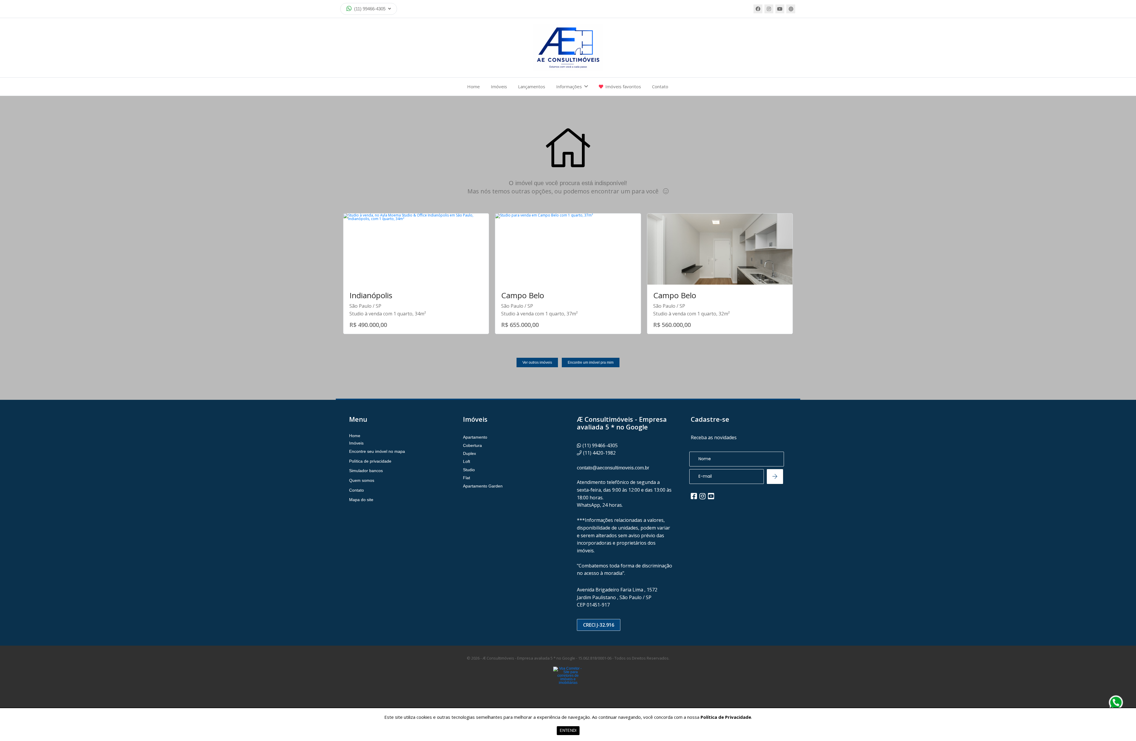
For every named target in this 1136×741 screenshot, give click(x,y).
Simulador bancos (366, 470)
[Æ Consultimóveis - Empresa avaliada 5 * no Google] (568, 47)
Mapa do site (361, 499)
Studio (469, 469)
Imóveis (499, 86)
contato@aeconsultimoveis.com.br (613, 467)
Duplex (469, 453)
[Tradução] (790, 8)
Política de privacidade (370, 461)
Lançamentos (531, 86)
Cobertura (472, 445)
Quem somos (361, 480)
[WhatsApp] (1116, 702)
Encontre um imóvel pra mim (591, 362)
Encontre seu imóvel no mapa (377, 451)
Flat (466, 477)
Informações (569, 86)
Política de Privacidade (726, 717)
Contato (660, 86)
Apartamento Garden (483, 486)
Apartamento (475, 437)
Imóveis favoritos (623, 86)
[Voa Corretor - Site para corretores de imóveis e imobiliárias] (568, 684)
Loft (466, 461)
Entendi (568, 730)
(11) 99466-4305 (370, 8)
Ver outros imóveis (537, 362)
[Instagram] (768, 8)
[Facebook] (757, 8)
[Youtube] (779, 8)
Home (473, 86)
